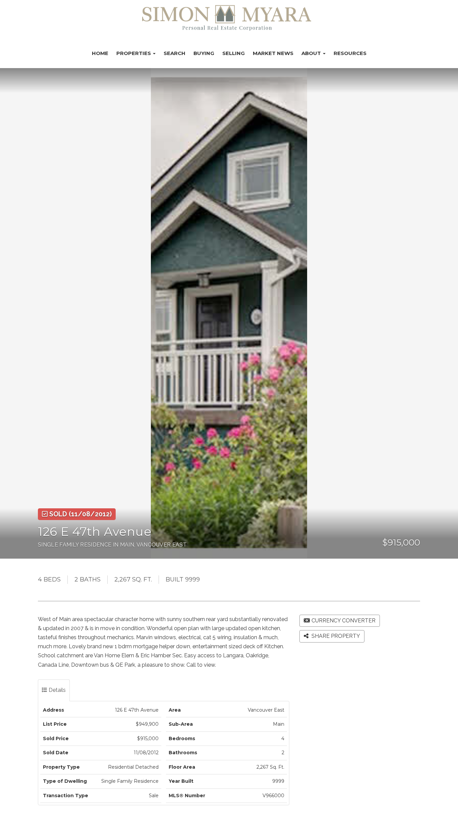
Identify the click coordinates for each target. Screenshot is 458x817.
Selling (233, 53)
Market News (273, 53)
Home (100, 53)
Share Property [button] (335, 636)
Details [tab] (56, 690)
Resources (350, 53)
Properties (134, 53)
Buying (203, 53)
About (311, 53)
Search (174, 53)
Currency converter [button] (343, 620)
